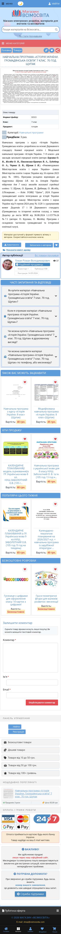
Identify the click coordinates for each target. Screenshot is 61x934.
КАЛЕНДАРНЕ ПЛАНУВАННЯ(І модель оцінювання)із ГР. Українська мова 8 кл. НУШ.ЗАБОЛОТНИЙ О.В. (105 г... (16, 474)
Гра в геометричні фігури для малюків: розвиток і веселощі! (46, 598)
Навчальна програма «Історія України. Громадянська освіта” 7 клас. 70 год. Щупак (33, 793)
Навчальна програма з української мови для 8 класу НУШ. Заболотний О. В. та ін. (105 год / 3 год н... (46, 471)
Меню (33, 3)
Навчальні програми (31, 132)
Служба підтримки (32, 894)
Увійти (56, 3)
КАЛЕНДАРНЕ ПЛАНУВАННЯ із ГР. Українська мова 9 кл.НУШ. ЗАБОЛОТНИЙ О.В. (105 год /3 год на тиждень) (16, 539)
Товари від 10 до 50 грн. (21, 757)
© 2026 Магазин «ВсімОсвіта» (30, 917)
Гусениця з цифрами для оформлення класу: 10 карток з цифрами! (16, 600)
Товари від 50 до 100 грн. (22, 765)
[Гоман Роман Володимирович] (8, 265)
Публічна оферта (14, 910)
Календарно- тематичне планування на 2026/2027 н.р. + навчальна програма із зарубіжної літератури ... (46, 539)
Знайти (56, 29)
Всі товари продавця (47, 255)
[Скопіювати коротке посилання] (46, 50)
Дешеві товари (16, 750)
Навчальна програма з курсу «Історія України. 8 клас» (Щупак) (16, 413)
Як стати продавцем (30, 36)
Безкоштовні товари (19, 742)
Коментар (9, 640)
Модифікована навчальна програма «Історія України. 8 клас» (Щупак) (46, 413)
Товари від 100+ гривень (22, 773)
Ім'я (6, 676)
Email (7, 689)
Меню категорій (15, 43)
